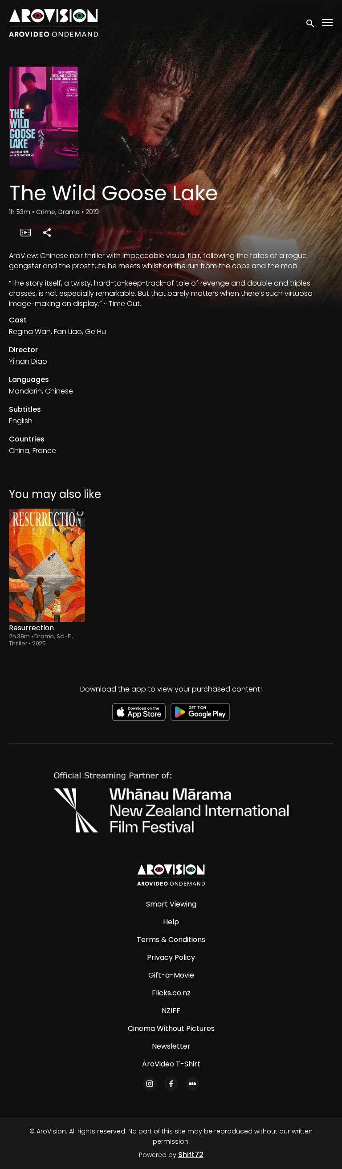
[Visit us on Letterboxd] (192, 1084)
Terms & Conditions (171, 939)
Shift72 (191, 1154)
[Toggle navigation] (327, 23)
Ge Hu (95, 331)
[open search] (311, 22)
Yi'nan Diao (28, 361)
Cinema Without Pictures (171, 1028)
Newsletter (171, 1046)
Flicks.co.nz (171, 993)
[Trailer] (25, 232)
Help (171, 922)
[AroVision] (171, 875)
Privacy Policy (171, 957)
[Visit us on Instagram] (149, 1084)
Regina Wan (30, 331)
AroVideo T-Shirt (171, 1064)
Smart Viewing (171, 904)
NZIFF (171, 1011)
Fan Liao (68, 331)
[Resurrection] (47, 565)
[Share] (46, 232)
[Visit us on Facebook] (171, 1084)
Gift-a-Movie (171, 975)
